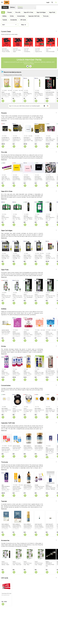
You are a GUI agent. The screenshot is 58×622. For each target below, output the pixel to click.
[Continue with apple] (27, 66)
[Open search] (52, 2)
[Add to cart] (3, 101)
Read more (4, 120)
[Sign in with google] (47, 106)
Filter (22, 24)
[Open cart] (55, 2)
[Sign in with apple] (44, 106)
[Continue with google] (30, 66)
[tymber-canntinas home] (6, 2)
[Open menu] (2, 2)
